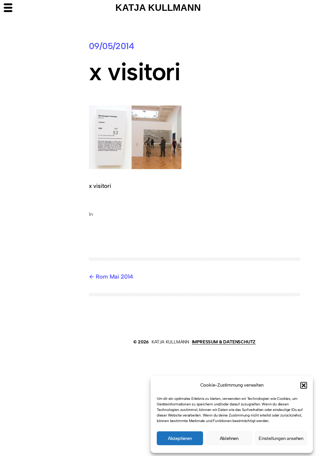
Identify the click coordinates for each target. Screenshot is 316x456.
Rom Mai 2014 (114, 276)
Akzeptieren (180, 438)
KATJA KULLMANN (170, 342)
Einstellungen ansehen (281, 438)
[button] (304, 385)
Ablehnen (229, 438)
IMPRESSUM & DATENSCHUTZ (224, 342)
